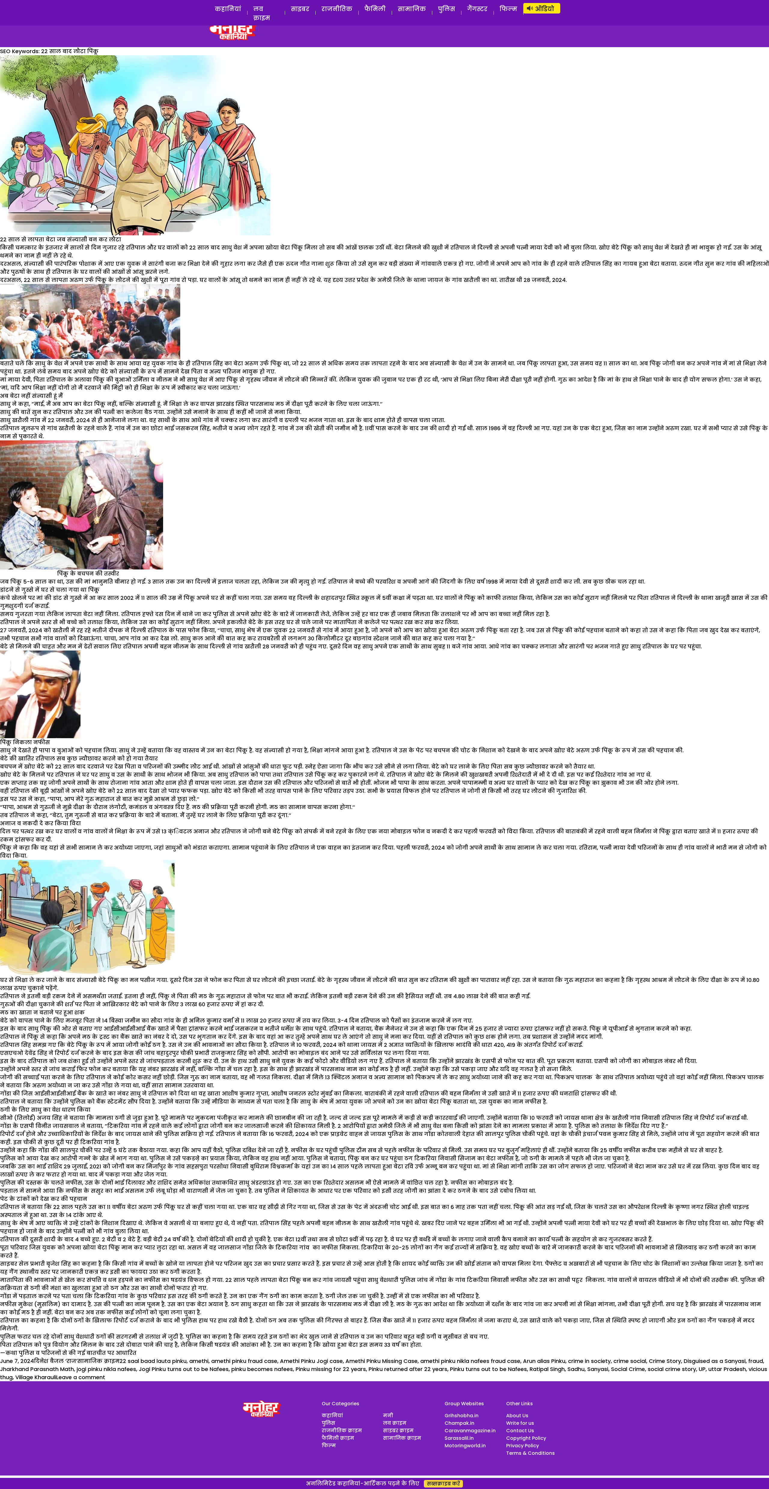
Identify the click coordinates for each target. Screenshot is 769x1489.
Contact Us (520, 1430)
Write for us (520, 1423)
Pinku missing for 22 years (331, 1369)
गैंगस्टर (477, 9)
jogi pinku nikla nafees (106, 1369)
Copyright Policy (526, 1438)
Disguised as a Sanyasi (715, 1361)
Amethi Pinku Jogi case (311, 1361)
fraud (755, 1361)
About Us (517, 1415)
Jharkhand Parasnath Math (37, 1369)
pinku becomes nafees (262, 1369)
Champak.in (459, 1423)
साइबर (300, 9)
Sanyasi (597, 1369)
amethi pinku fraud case (244, 1361)
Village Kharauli (35, 1377)
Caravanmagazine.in (470, 1430)
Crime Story (665, 1361)
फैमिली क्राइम (338, 1438)
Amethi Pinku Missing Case (381, 1361)
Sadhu (576, 1369)
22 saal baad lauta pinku (153, 1361)
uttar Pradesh (727, 1369)
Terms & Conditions (530, 1453)
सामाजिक (412, 9)
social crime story (672, 1369)
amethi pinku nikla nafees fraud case (470, 1361)
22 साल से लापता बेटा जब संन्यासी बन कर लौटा (60, 239)
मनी (388, 1415)
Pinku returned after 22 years (408, 1369)
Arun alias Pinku (544, 1361)
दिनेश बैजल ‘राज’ (55, 1361)
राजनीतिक (336, 9)
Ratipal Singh (547, 1369)
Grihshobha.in (462, 1415)
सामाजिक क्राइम (98, 1361)
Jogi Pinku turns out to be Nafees (184, 1369)
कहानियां (228, 9)
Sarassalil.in (459, 1438)
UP (702, 1369)
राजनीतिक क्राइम (342, 1430)
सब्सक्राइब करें (443, 1483)
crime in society (589, 1361)
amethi (198, 1361)
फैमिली (375, 9)
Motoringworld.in (465, 1445)
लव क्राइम (261, 13)
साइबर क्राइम (398, 1430)
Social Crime (628, 1369)
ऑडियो (544, 9)
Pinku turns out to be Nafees (488, 1369)
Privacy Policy (522, 1445)
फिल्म (508, 9)
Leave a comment (80, 1377)
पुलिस (446, 9)
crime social (629, 1361)
